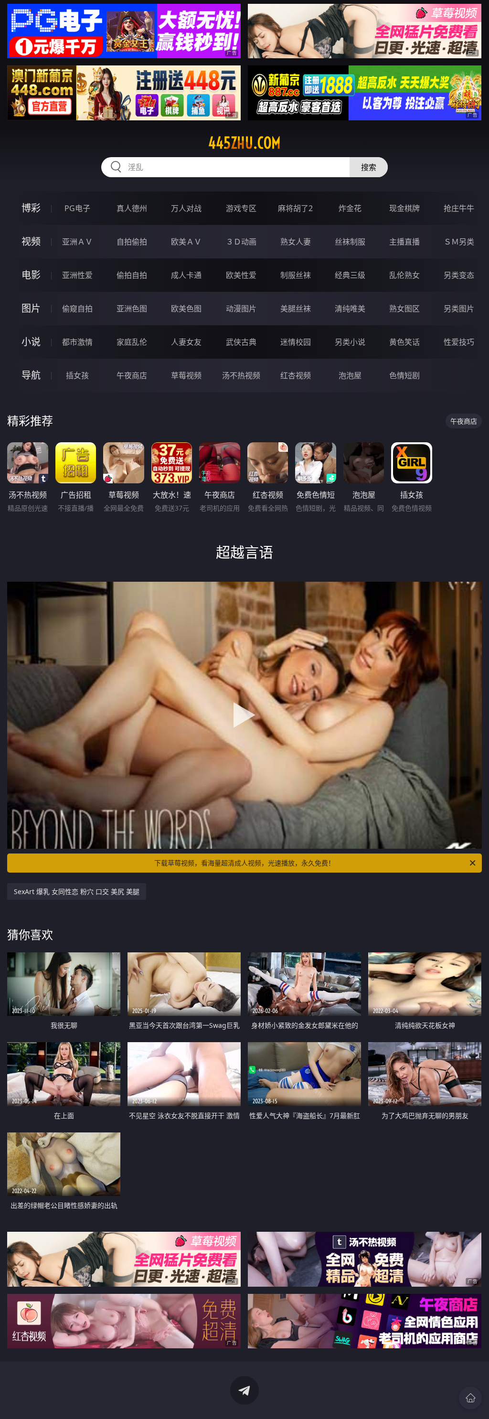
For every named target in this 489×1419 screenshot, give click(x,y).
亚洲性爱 (77, 275)
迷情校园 (295, 342)
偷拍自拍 (132, 275)
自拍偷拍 (132, 241)
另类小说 (350, 342)
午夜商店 (132, 375)
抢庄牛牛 (459, 208)
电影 (31, 274)
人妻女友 (186, 342)
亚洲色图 (132, 308)
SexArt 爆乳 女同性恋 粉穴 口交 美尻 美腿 (76, 891)
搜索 (368, 167)
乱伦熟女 (404, 275)
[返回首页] (470, 1398)
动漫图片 (241, 308)
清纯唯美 (350, 308)
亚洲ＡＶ (77, 241)
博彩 (31, 208)
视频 (31, 241)
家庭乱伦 (132, 342)
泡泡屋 (350, 375)
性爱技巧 (459, 342)
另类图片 (459, 308)
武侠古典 (241, 342)
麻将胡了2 (295, 208)
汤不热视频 (241, 375)
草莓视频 (186, 375)
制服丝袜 (295, 275)
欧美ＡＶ (186, 241)
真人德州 (132, 208)
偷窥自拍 (77, 308)
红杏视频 (295, 375)
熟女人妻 (295, 241)
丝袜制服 (350, 241)
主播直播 (404, 241)
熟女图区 (404, 308)
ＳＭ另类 (459, 241)
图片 (31, 308)
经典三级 (350, 275)
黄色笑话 (404, 342)
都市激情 (77, 342)
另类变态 (459, 275)
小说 (31, 341)
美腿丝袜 (295, 308)
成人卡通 (186, 275)
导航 (31, 375)
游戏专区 (241, 208)
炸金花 (350, 208)
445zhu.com (244, 142)
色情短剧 (404, 375)
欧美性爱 (241, 275)
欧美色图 (186, 308)
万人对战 (186, 208)
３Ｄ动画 (241, 241)
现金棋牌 (404, 208)
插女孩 (77, 375)
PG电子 (77, 208)
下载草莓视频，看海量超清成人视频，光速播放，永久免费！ (244, 862)
